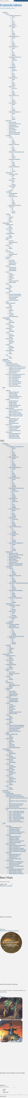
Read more (2, 929)
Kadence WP (3, 1096)
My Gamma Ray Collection (11, 4)
